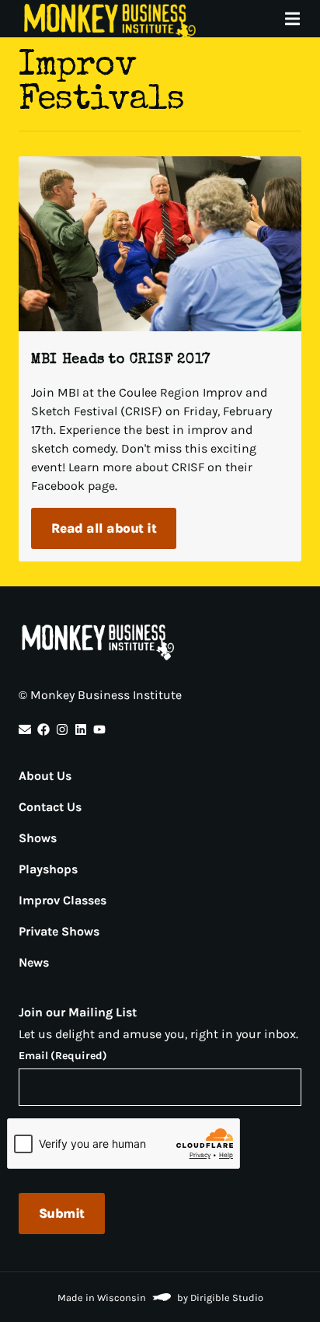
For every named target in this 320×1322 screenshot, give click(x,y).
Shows (38, 838)
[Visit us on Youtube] (99, 729)
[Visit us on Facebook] (43, 729)
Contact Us (50, 806)
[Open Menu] (301, 18)
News (34, 962)
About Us (45, 775)
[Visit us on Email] (25, 729)
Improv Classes (62, 900)
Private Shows (59, 931)
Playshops (48, 869)
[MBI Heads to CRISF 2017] (160, 243)
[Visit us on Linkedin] (81, 729)
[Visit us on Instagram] (62, 729)
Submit (62, 1213)
